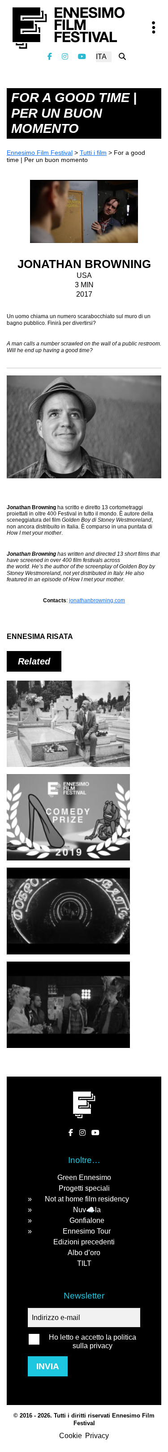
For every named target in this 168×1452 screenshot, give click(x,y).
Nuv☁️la (87, 1210)
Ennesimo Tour (87, 1231)
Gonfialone (86, 1220)
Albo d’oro (84, 1252)
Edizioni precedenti (84, 1242)
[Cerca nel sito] (122, 56)
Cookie (70, 1435)
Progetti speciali (84, 1188)
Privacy (97, 1435)
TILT (84, 1263)
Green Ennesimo (84, 1177)
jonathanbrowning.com (97, 600)
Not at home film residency (87, 1199)
